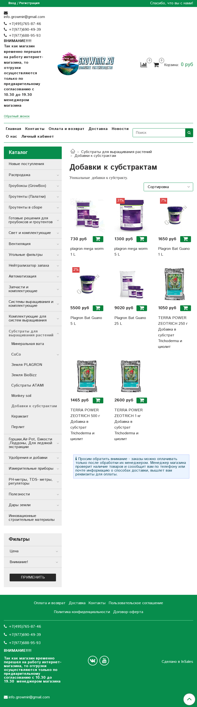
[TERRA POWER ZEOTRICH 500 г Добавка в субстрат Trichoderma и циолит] (87, 376)
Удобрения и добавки (28, 458)
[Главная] (72, 152)
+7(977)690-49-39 (25, 29)
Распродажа (19, 175)
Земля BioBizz (24, 375)
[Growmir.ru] (86, 64)
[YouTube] (104, 660)
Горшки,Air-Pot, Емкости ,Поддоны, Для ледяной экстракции (30, 443)
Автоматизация (22, 276)
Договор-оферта (128, 612)
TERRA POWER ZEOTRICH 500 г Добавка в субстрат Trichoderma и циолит (85, 424)
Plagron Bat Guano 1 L (174, 251)
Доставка (98, 129)
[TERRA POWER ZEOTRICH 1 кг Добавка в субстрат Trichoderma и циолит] (131, 376)
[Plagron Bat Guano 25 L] (131, 284)
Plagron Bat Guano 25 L (130, 320)
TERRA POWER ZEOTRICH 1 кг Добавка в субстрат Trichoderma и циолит (128, 424)
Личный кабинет (37, 136)
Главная (13, 129)
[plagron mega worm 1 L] (87, 215)
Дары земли (20, 505)
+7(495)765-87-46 (25, 24)
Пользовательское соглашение (136, 603)
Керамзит (20, 416)
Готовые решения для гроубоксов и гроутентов (31, 220)
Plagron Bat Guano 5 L (86, 320)
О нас (11, 136)
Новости (120, 129)
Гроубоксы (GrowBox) (27, 186)
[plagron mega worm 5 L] (131, 215)
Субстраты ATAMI (27, 385)
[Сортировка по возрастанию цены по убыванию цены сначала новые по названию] (168, 187)
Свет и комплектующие (30, 233)
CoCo (16, 354)
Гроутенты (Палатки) (27, 196)
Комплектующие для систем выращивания (28, 318)
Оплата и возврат (67, 129)
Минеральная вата (27, 344)
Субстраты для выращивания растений (116, 152)
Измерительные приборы (31, 468)
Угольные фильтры (26, 255)
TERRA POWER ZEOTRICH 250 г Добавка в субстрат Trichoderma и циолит (173, 332)
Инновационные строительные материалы (32, 518)
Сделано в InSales (177, 662)
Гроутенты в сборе (25, 207)
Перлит (18, 427)
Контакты (35, 129)
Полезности (19, 494)
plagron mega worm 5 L (131, 251)
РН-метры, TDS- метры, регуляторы (31, 481)
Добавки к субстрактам (34, 406)
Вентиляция (20, 244)
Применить (33, 577)
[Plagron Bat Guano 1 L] (175, 215)
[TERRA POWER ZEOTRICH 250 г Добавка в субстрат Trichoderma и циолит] (175, 284)
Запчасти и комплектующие (23, 289)
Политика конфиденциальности (82, 612)
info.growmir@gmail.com (24, 17)
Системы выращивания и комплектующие (31, 303)
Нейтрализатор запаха (29, 265)
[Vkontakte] (93, 660)
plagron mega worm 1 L (87, 251)
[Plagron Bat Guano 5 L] (87, 284)
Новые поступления (26, 164)
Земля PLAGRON (26, 365)
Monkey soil (21, 396)
